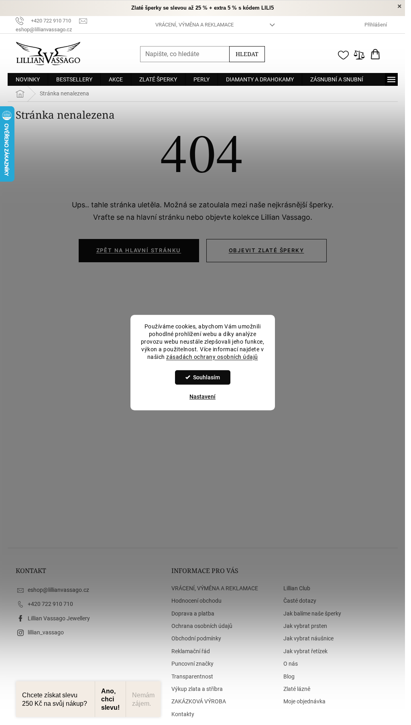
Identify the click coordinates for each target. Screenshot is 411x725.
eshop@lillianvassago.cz (58, 590)
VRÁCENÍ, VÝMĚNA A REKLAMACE (194, 25)
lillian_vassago (46, 632)
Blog (289, 676)
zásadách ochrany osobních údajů (212, 357)
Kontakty (182, 714)
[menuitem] (28, 79)
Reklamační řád (190, 651)
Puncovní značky (192, 663)
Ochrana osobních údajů (201, 626)
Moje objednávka (304, 701)
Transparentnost (192, 676)
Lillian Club (296, 588)
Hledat (247, 54)
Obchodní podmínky (196, 638)
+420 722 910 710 (50, 604)
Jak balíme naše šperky (312, 613)
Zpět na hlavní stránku (138, 250)
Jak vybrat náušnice (308, 638)
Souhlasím (206, 377)
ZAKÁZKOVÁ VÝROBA (198, 701)
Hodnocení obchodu (196, 600)
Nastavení (202, 396)
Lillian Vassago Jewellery (59, 618)
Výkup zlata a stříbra (197, 689)
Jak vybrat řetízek (305, 651)
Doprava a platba (192, 613)
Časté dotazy (299, 600)
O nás (290, 663)
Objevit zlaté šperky (266, 250)
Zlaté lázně (296, 689)
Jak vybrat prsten (305, 626)
